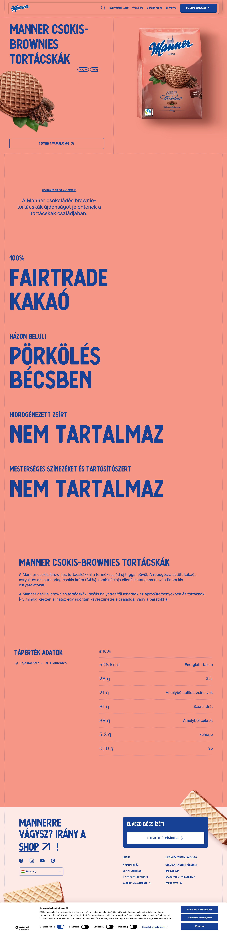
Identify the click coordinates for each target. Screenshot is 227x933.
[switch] (85, 927)
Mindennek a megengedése (199, 909)
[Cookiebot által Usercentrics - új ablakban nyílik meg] (22, 928)
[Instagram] (32, 860)
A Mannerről (154, 8)
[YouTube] (42, 860)
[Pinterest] (53, 860)
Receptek (171, 8)
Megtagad (199, 926)
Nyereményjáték (119, 8)
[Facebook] (21, 860)
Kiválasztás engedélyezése (200, 918)
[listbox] (41, 871)
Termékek (137, 8)
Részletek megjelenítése (153, 927)
